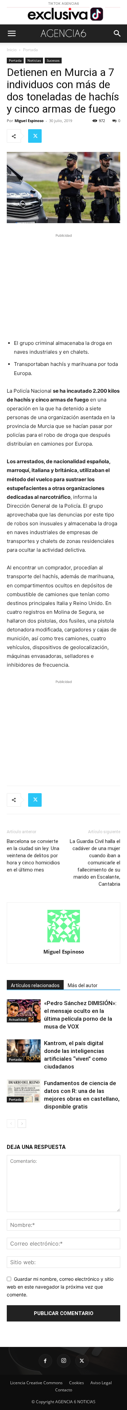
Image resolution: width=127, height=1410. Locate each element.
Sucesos (53, 60)
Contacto (63, 1390)
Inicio (12, 50)
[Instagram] (63, 1361)
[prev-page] (11, 1123)
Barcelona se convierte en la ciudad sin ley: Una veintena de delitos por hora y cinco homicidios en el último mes (33, 855)
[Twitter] (35, 136)
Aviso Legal (101, 1383)
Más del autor (83, 985)
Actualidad (17, 1019)
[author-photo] (63, 942)
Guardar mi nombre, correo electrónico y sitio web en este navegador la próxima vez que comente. (60, 1286)
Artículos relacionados (35, 985)
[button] (11, 33)
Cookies (76, 1383)
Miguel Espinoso (29, 120)
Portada (30, 50)
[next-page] (22, 1123)
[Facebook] (45, 1361)
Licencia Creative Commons (36, 1383)
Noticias (34, 60)
